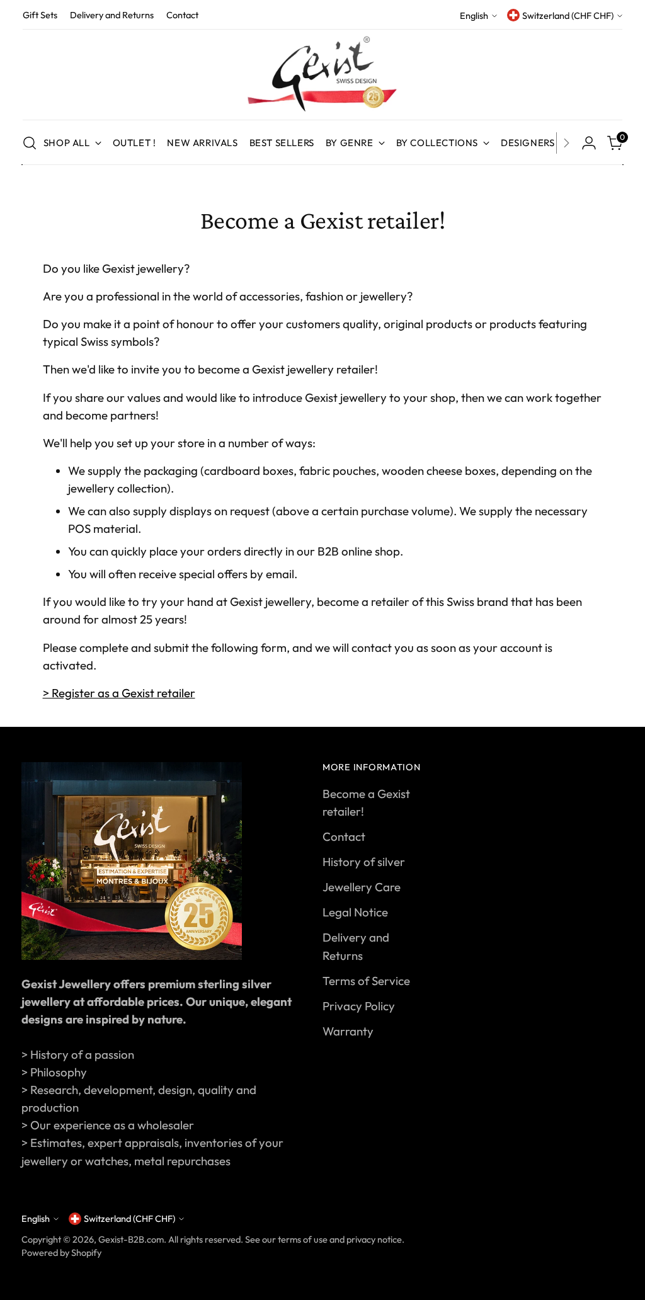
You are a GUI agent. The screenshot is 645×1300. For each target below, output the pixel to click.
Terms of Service (366, 980)
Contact (343, 836)
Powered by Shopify (61, 1252)
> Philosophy (54, 1072)
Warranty (348, 1031)
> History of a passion (77, 1054)
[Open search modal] (29, 143)
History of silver (363, 861)
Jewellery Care (361, 886)
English (474, 15)
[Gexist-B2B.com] (322, 75)
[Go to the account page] (589, 143)
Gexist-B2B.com (131, 1239)
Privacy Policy (358, 1005)
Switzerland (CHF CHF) (568, 15)
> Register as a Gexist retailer (119, 692)
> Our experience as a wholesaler (107, 1124)
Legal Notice (355, 912)
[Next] (566, 143)
